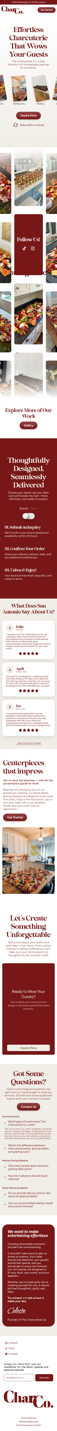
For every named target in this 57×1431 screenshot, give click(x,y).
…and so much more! (28, 743)
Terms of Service (28, 1418)
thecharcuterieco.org (28, 1421)
